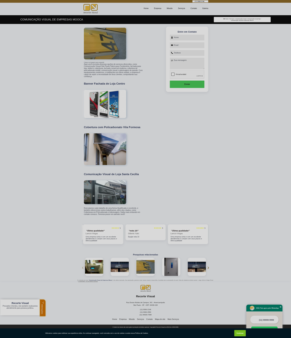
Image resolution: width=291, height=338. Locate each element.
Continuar (240, 333)
